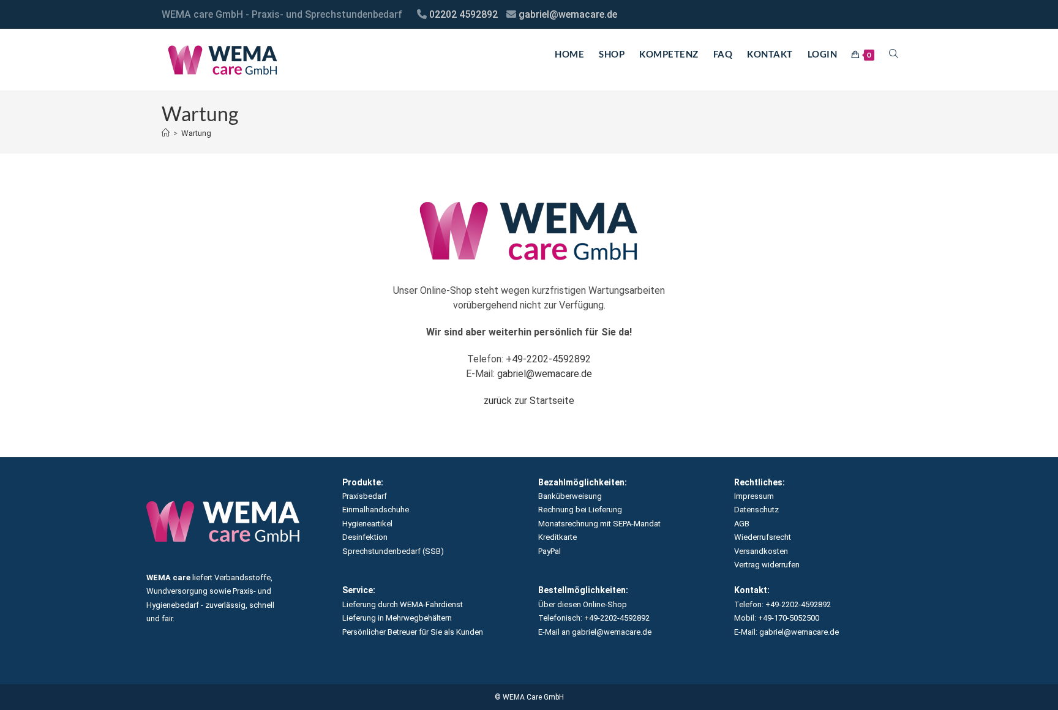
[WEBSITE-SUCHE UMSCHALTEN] (894, 53)
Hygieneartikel (367, 523)
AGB (741, 523)
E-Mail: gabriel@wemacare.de (786, 632)
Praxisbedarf (364, 496)
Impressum (754, 496)
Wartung (196, 133)
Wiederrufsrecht (762, 537)
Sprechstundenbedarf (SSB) (393, 551)
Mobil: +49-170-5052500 (776, 617)
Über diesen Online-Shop (582, 604)
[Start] (166, 133)
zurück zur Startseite (529, 400)
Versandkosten (761, 551)
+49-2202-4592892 (548, 359)
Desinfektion (365, 537)
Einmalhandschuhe (375, 509)
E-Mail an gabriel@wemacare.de (594, 632)
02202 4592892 (463, 14)
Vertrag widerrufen (767, 564)
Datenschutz (756, 509)
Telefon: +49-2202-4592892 (782, 604)
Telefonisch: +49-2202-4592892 (594, 617)
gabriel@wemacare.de (568, 14)
